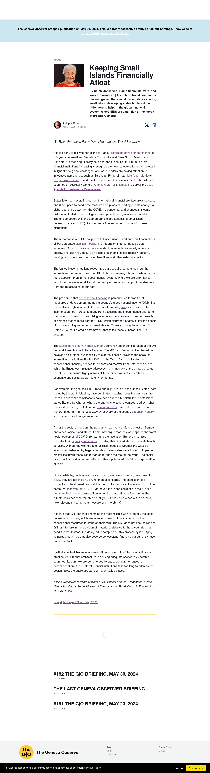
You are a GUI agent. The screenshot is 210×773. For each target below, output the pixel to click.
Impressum (111, 754)
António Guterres (105, 184)
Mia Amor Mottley (138, 175)
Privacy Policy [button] (93, 768)
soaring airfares (107, 407)
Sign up (162, 750)
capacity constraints (84, 441)
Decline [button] (179, 768)
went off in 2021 (83, 489)
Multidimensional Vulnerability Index (81, 345)
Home (108, 747)
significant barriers (87, 243)
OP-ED (57, 60)
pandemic (100, 427)
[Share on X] (147, 125)
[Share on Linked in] (154, 125)
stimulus (123, 184)
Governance (111, 750)
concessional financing (93, 298)
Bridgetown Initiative (66, 180)
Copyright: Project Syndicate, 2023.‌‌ (76, 602)
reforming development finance (131, 153)
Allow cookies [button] (196, 768)
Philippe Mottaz (72, 123)
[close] (206, 31)
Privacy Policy (165, 747)
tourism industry (144, 411)
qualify (123, 307)
